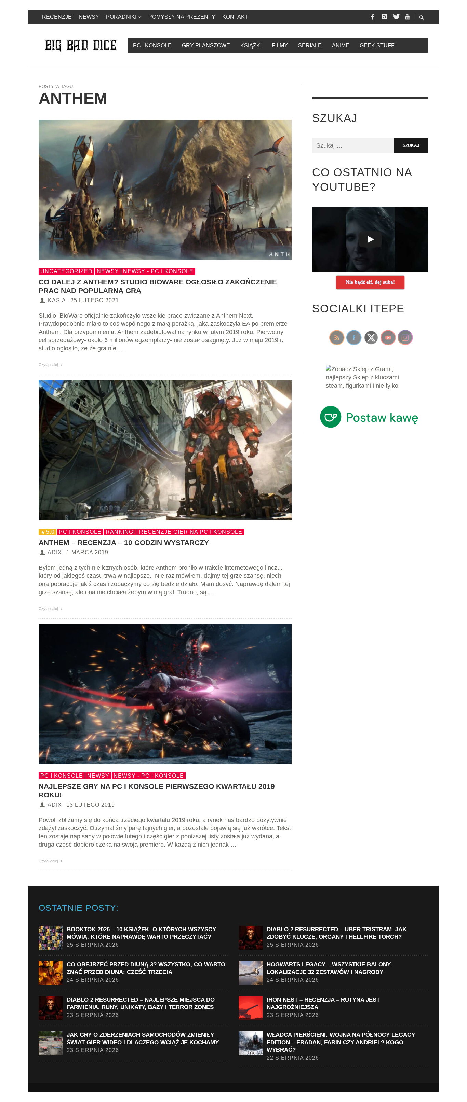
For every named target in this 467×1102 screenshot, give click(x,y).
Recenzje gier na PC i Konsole (190, 532)
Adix (55, 552)
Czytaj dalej (49, 365)
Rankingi (120, 532)
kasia (57, 300)
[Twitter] (396, 17)
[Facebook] (373, 17)
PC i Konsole (80, 532)
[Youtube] (407, 17)
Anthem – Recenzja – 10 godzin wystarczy (124, 542)
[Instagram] (384, 17)
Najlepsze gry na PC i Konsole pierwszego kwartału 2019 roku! (157, 790)
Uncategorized (66, 271)
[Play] (370, 239)
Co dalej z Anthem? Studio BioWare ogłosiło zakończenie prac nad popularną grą (158, 286)
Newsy (108, 271)
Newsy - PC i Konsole (158, 271)
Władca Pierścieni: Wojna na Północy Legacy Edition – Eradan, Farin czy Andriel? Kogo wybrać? (341, 1042)
